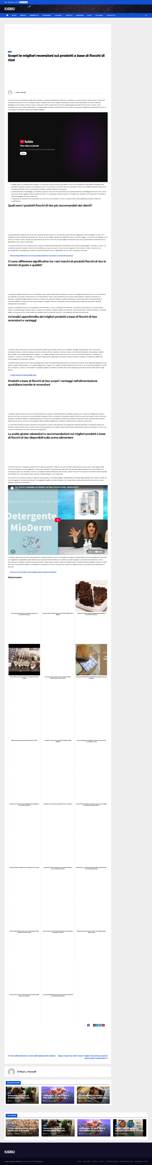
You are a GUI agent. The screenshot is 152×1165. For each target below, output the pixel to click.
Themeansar (39, 1161)
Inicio (14, 15)
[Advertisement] (58, 36)
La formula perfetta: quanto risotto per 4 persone (22, 1129)
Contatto (111, 15)
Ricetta (69, 15)
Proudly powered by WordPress (13, 1161)
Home (79, 1161)
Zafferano (46, 15)
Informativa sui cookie (112, 1161)
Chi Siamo (99, 15)
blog (9, 51)
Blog (89, 15)
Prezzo (23, 15)
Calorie (58, 15)
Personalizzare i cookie (141, 1161)
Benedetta (34, 15)
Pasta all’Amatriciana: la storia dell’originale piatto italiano (33, 1056)
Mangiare (80, 15)
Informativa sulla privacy (126, 1161)
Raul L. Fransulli (21, 92)
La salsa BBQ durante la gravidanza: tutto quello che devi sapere (93, 1097)
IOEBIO (9, 8)
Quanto (10, 1125)
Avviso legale (86, 1161)
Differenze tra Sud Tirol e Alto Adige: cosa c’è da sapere (56, 1097)
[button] (146, 15)
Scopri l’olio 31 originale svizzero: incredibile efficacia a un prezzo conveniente (129, 1130)
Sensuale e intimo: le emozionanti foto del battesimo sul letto (18, 1097)
